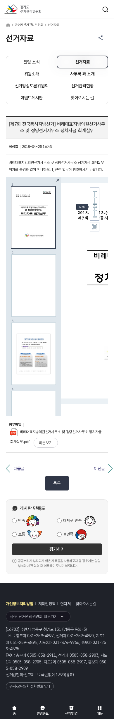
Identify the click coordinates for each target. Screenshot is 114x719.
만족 (21, 520)
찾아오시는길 (86, 603)
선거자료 (82, 62)
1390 (60, 674)
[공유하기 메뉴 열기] (100, 37)
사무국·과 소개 (82, 74)
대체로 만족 (72, 520)
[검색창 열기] (105, 9)
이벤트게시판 (31, 97)
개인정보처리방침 (19, 603)
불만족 (68, 534)
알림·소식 (32, 62)
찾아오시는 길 (82, 97)
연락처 (65, 603)
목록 (57, 483)
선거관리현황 (82, 85)
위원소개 (31, 74)
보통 (21, 534)
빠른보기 (46, 442)
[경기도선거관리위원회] (33, 9)
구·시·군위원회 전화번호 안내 (30, 686)
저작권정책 (47, 603)
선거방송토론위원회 (31, 85)
